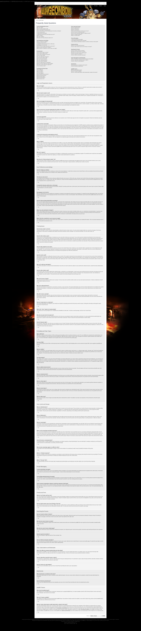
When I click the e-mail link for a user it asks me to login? (47, 48)
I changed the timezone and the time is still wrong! (45, 43)
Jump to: (88, 615)
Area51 (101, 598)
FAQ (87, 5)
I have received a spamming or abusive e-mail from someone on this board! (84, 41)
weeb (76, 622)
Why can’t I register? (40, 36)
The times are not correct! (41, 42)
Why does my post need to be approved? (44, 64)
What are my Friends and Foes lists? (77, 45)
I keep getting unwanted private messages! (78, 40)
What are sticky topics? (41, 76)
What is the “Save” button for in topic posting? (45, 63)
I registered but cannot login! (42, 33)
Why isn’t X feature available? (76, 71)
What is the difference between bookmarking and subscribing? (82, 58)
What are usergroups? (75, 29)
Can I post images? (40, 73)
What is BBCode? (40, 69)
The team (95, 5)
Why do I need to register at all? (42, 28)
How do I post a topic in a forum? (42, 52)
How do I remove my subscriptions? (77, 61)
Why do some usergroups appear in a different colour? (81, 33)
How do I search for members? (76, 53)
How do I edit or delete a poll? (42, 57)
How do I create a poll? (41, 55)
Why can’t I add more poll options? (43, 56)
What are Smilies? (40, 71)
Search (91, 5)
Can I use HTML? (40, 70)
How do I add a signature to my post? (43, 54)
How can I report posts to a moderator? (44, 62)
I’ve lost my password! (41, 32)
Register (100, 5)
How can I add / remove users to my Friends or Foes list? (81, 46)
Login (105, 5)
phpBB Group (69, 591)
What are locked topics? (41, 77)
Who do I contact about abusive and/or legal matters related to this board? (84, 72)
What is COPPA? (40, 35)
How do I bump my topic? (41, 65)
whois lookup (54, 606)
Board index (41, 20)
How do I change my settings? (42, 41)
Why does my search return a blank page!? (79, 52)
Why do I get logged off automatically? (43, 29)
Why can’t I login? (40, 27)
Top (38, 90)
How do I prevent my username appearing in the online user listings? (49, 30)
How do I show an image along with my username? (46, 46)
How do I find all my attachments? (77, 66)
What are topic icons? (40, 78)
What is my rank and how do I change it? (44, 47)
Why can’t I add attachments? (42, 60)
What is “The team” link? (75, 35)
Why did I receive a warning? (42, 61)
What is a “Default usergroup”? (76, 34)
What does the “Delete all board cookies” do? (45, 37)
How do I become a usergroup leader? (78, 32)
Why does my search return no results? (78, 51)
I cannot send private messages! (77, 39)
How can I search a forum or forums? (78, 50)
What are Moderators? (75, 28)
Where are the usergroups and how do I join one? (80, 30)
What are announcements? (41, 75)
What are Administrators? (75, 27)
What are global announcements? (43, 74)
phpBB (67, 621)
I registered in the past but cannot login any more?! (46, 34)
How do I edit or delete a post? (42, 53)
